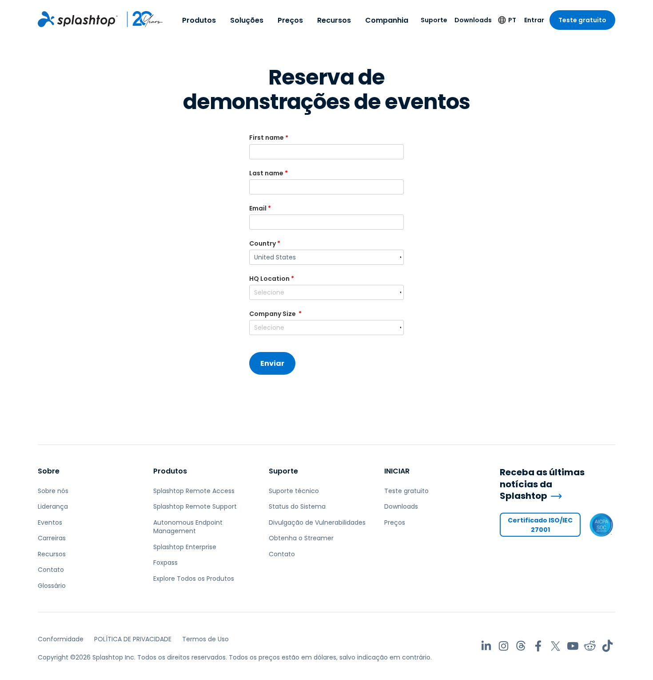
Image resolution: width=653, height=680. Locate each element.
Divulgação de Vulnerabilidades (317, 522)
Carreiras (52, 538)
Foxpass (165, 562)
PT (512, 20)
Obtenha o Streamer (301, 538)
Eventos (50, 522)
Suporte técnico (294, 490)
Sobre (49, 471)
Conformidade (61, 639)
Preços (290, 20)
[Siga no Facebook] (538, 646)
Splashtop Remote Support (195, 506)
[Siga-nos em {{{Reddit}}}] (590, 646)
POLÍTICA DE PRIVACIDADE (132, 639)
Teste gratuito (582, 20)
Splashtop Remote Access (194, 490)
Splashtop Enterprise (184, 546)
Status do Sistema (297, 506)
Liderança (53, 506)
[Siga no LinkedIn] (486, 646)
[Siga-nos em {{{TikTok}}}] (607, 646)
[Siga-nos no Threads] (521, 646)
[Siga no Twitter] (555, 646)
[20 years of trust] (140, 19)
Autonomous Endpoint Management (188, 527)
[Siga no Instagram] (503, 646)
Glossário (52, 585)
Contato (51, 569)
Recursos (334, 20)
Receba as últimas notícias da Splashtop (542, 484)
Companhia (386, 20)
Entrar (534, 20)
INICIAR (397, 471)
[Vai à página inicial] (78, 19)
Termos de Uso (205, 639)
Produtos (199, 20)
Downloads (473, 20)
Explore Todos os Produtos (193, 578)
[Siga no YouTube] (573, 646)
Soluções (246, 20)
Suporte (434, 20)
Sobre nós (53, 490)
